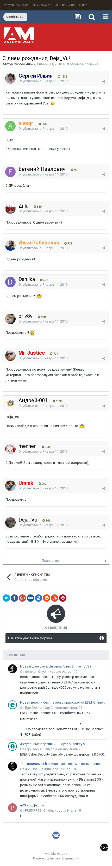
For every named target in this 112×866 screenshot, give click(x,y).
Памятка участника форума (30, 638)
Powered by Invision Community (56, 858)
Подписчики (51, 561)
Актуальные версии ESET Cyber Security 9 (52, 744)
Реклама (22, 5)
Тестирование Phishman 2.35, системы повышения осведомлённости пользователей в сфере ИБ (62, 764)
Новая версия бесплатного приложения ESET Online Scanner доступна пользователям (62, 702)
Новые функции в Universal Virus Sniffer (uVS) (55, 666)
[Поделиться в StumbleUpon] (54, 598)
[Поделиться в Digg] (30, 598)
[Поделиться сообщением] (103, 81)
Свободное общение (82, 64)
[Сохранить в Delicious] (38, 598)
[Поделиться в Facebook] (14, 598)
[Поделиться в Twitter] (6, 598)
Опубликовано (42, 81)
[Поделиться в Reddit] (46, 598)
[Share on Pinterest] (62, 598)
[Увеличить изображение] (52, 103)
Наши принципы (65, 5)
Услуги (9, 5)
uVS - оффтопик (32, 805)
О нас (83, 5)
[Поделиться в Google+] (22, 598)
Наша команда (40, 5)
